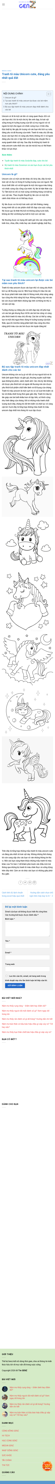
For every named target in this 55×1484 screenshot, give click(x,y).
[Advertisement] (27, 37)
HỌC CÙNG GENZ (9, 1440)
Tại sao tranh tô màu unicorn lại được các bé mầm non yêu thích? (26, 102)
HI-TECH (6, 1435)
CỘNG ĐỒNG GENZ (10, 1431)
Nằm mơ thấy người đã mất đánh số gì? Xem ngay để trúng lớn (25, 1012)
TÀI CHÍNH (7, 1460)
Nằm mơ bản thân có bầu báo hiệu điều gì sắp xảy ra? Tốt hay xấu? (27, 1025)
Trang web (10, 964)
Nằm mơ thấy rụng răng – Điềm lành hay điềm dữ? (24, 1006)
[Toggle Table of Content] (47, 94)
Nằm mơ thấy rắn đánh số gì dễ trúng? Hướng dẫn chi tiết (27, 1019)
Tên (7, 941)
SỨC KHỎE (7, 1455)
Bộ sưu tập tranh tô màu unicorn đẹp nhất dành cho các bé (27, 108)
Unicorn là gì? (10, 98)
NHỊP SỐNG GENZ (10, 1450)
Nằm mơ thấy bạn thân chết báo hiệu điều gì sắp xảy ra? (26, 1032)
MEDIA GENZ (7, 71)
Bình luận (10, 919)
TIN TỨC (5, 1465)
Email (8, 953)
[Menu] (3, 4)
